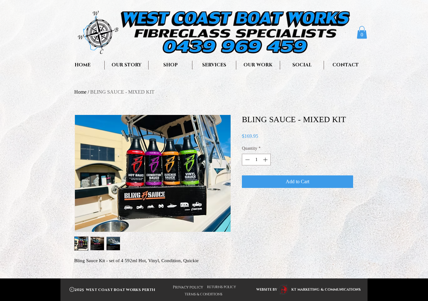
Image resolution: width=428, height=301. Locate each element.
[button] (362, 32)
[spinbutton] (256, 159)
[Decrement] (247, 159)
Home (80, 92)
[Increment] (266, 159)
